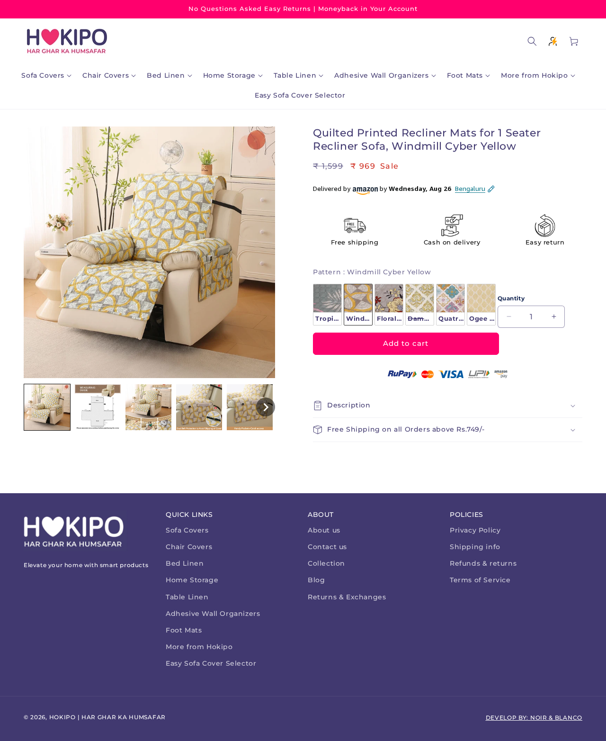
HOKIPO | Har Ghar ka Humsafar (107, 717)
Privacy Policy (475, 530)
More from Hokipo (199, 646)
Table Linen (187, 597)
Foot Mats (184, 630)
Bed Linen (185, 563)
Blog (316, 580)
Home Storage (192, 580)
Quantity (511, 298)
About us (324, 530)
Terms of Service (480, 580)
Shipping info (475, 546)
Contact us (327, 546)
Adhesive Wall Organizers (213, 613)
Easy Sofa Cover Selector (211, 663)
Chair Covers (189, 546)
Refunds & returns (483, 563)
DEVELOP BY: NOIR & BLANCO (534, 717)
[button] (48, 75)
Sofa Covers (187, 530)
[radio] (327, 304)
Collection (326, 563)
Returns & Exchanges (347, 597)
